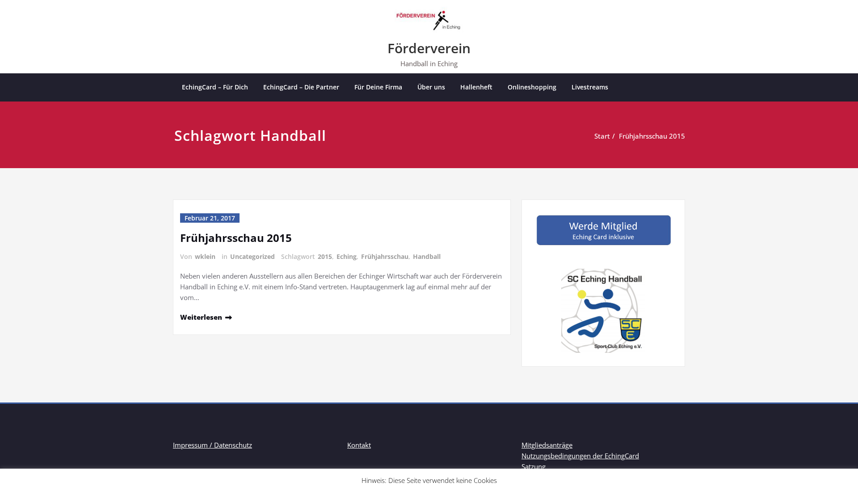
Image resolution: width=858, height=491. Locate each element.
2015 (325, 256)
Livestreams (590, 87)
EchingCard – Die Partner (301, 87)
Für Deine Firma (378, 87)
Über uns (431, 87)
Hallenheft (476, 87)
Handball (427, 256)
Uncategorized (252, 256)
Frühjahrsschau (384, 256)
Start (602, 135)
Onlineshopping (532, 87)
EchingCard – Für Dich (215, 87)
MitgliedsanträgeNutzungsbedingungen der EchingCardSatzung (580, 455)
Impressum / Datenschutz (212, 444)
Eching (346, 256)
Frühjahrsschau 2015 (652, 135)
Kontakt (359, 444)
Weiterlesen (201, 317)
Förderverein (429, 48)
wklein (205, 256)
